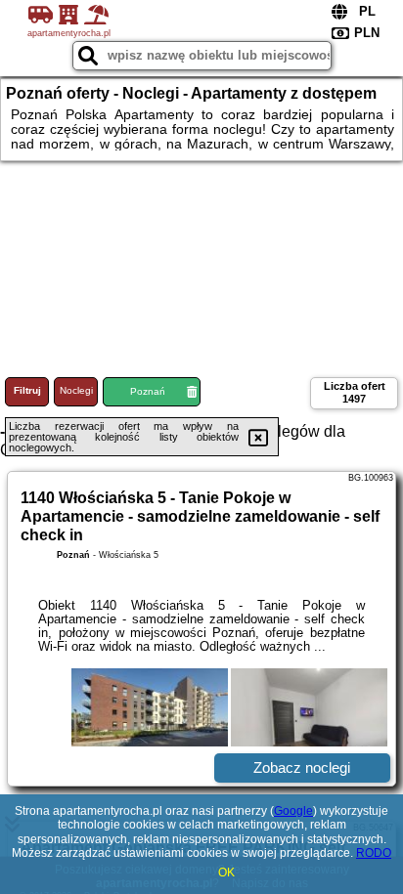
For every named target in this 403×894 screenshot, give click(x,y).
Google (293, 811)
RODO (373, 853)
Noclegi (76, 390)
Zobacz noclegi (301, 767)
